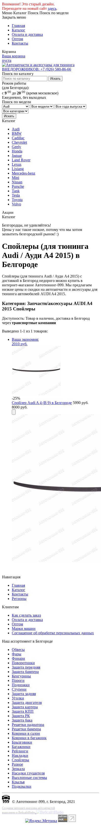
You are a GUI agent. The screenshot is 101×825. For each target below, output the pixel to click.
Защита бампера (25, 672)
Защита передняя (26, 667)
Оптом (17, 39)
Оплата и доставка (27, 34)
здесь (52, 8)
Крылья (18, 782)
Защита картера (25, 707)
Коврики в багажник (29, 738)
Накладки (20, 755)
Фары (16, 654)
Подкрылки (21, 786)
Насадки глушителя (28, 773)
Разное (17, 764)
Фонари (18, 658)
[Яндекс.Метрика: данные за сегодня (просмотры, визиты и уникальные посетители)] (41, 821)
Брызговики (22, 742)
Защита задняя (24, 694)
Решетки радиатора (28, 725)
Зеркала (18, 769)
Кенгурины (21, 676)
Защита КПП (23, 711)
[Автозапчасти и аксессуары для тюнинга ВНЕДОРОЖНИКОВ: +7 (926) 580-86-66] (50, 69)
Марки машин (24, 628)
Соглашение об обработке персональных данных (53, 633)
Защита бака (22, 720)
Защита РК (21, 716)
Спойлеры (20, 760)
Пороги (18, 680)
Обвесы (18, 649)
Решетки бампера (26, 729)
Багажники (21, 747)
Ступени (19, 689)
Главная (18, 26)
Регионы (19, 599)
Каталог (18, 30)
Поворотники (23, 663)
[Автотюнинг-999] (6, 802)
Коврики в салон (26, 733)
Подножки (21, 685)
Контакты (20, 43)
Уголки (18, 698)
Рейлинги (20, 751)
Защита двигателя (27, 702)
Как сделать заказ (26, 615)
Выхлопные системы (29, 777)
